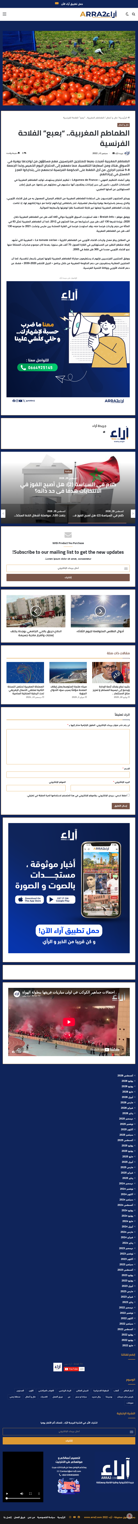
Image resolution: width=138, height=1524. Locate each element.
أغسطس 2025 (125, 1140)
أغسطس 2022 (125, 1329)
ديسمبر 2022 (126, 1307)
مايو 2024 (127, 1221)
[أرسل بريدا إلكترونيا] (113, 153)
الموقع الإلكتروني (57, 782)
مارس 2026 (127, 1102)
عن (69, 1397)
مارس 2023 (127, 1291)
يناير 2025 (127, 1178)
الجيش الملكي (82, 1391)
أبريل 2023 (127, 1286)
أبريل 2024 (127, 1226)
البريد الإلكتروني (121, 782)
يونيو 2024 (127, 1216)
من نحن (31, 1517)
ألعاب (116, 1391)
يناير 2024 (127, 1243)
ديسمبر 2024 (126, 1183)
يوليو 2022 (127, 1335)
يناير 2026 (127, 1113)
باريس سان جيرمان (125, 1397)
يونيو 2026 (127, 1086)
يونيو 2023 (127, 1280)
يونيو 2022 (127, 1340)
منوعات (130, 1403)
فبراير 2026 (127, 1108)
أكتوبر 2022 (127, 1318)
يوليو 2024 (127, 1210)
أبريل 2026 (127, 1097)
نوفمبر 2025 (126, 1124)
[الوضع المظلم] (127, 16)
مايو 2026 (127, 1092)
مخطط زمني (15, 1397)
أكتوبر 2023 (127, 1259)
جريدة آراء (119, 153)
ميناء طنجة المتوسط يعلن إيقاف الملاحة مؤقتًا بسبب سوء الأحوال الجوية (68, 690)
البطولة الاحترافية (101, 1391)
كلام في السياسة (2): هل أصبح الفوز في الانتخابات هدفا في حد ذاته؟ (68, 487)
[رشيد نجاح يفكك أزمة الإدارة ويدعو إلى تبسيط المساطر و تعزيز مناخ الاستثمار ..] (111, 672)
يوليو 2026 (127, 1081)
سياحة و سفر (81, 1397)
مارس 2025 (127, 1167)
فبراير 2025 (127, 1173)
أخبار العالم (128, 1391)
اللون (31, 1391)
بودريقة (109, 1397)
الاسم (126, 768)
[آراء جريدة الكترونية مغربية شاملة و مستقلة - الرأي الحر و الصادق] (98, 14)
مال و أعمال (111, 118)
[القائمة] (4, 16)
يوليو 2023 (127, 1275)
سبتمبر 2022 (126, 1324)
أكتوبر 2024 (127, 1194)
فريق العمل (58, 1397)
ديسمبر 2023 (126, 1248)
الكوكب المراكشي (46, 1391)
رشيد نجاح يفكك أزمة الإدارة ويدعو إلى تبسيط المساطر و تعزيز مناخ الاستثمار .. (111, 690)
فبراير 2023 (127, 1297)
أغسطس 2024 (125, 1205)
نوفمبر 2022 (126, 1313)
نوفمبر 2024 (126, 1189)
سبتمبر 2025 (126, 1135)
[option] (68, 488)
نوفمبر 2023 (126, 1254)
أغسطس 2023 (125, 1270)
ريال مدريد (96, 1397)
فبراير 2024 (127, 1237)
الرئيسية (123, 118)
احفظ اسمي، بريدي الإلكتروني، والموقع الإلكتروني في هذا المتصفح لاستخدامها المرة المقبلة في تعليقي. (77, 795)
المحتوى (20, 1391)
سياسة (68, 471)
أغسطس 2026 (125, 1075)
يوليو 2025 (127, 1145)
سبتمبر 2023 (126, 1264)
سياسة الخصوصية (46, 1517)
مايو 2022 (127, 1345)
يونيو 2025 (127, 1151)
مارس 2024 (127, 1232)
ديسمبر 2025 (126, 1119)
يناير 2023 (127, 1302)
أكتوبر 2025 (127, 1129)
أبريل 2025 (127, 1162)
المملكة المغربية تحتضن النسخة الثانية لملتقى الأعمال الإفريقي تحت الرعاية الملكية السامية (26, 690)
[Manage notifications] (129, 1516)
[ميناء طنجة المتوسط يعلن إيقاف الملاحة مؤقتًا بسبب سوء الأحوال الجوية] (68, 672)
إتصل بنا (8, 1517)
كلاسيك (44, 1397)
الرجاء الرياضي (65, 1391)
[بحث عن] (133, 16)
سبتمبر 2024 (126, 1199)
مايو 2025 (127, 1156)
